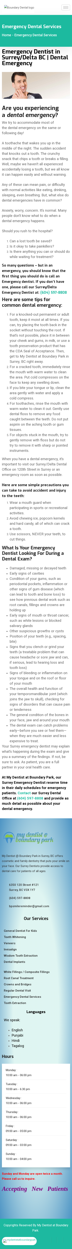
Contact (24, 793)
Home (6, 35)
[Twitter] (54, 1240)
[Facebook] (48, 1240)
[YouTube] (66, 1240)
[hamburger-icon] (65, 7)
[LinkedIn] (60, 1240)
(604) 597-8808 (53, 292)
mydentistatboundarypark (21, 1239)
